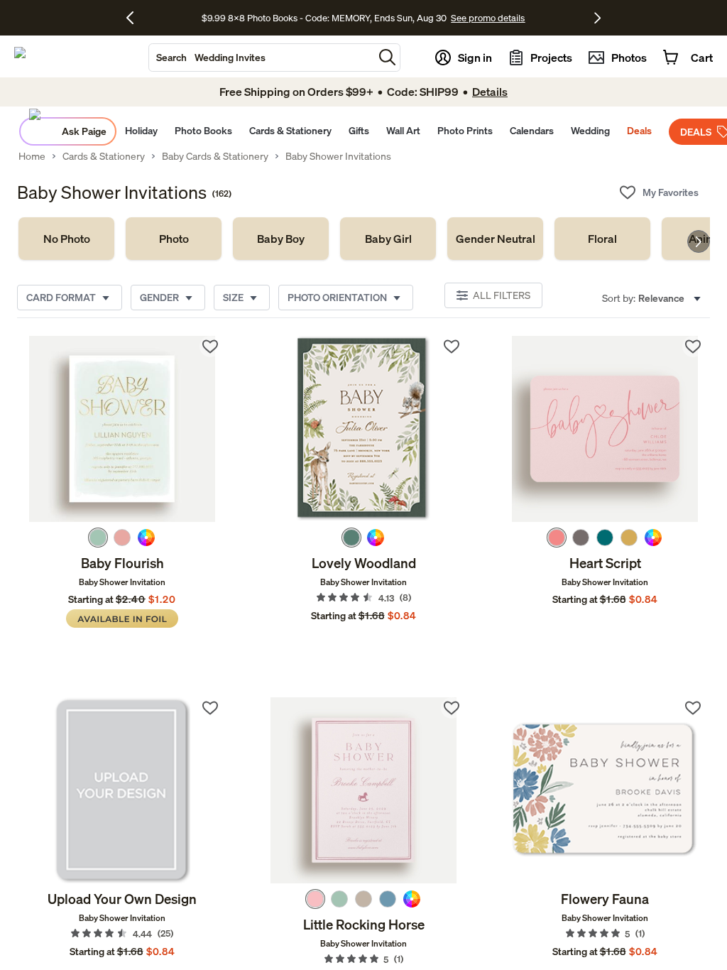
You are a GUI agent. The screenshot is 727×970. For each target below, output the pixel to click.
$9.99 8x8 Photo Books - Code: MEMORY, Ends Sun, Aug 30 (324, 17)
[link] (66, 238)
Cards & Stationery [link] (103, 156)
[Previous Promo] (135, 17)
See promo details (488, 17)
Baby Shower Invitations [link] (338, 156)
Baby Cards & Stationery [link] (215, 156)
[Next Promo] (597, 17)
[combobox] (261, 57)
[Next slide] (698, 241)
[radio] (98, 537)
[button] (387, 57)
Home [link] (31, 156)
